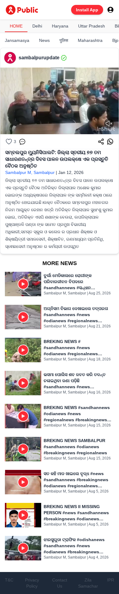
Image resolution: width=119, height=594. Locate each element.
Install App (87, 9)
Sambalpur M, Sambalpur (30, 172)
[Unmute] (109, 123)
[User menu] (110, 9)
